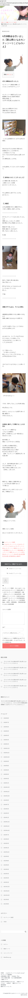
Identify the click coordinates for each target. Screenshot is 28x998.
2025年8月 (6, 765)
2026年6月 (6, 726)
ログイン (6, 944)
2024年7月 (6, 804)
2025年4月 (6, 778)
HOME (2, 973)
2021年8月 (6, 904)
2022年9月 (6, 856)
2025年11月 (6, 752)
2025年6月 (6, 770)
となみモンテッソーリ (10, 544)
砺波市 (18, 556)
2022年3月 (6, 878)
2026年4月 (6, 735)
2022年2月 (6, 882)
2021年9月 (6, 899)
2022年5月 (6, 869)
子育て (5, 921)
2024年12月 (6, 787)
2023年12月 (6, 821)
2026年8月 (6, 718)
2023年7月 (6, 834)
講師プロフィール (17, 983)
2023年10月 (6, 830)
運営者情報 (3, 984)
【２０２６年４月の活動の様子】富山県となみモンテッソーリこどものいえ (15, 680)
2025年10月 (6, 757)
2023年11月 (6, 826)
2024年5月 (6, 808)
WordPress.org (7, 957)
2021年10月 (6, 895)
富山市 (16, 554)
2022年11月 (6, 852)
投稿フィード (7, 948)
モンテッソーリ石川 (18, 552)
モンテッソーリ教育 (9, 542)
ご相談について (4, 979)
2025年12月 (6, 748)
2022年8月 (6, 860)
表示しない (9, 74)
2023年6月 (6, 839)
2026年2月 (6, 744)
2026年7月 (6, 722)
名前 (3, 627)
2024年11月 (6, 791)
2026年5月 (6, 731)
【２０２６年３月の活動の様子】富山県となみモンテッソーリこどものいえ (15, 686)
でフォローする (15, 568)
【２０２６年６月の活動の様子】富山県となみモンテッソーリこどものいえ (15, 668)
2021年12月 (6, 886)
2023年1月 (6, 847)
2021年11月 (6, 891)
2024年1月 (6, 817)
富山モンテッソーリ (8, 554)
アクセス (3, 983)
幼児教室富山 (12, 556)
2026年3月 (6, 739)
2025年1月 (6, 783)
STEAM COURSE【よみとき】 (8, 981)
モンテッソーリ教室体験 (16, 550)
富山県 (6, 556)
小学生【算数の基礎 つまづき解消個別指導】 (11, 977)
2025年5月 (6, 774)
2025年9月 (6, 761)
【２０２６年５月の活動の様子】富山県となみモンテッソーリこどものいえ (15, 674)
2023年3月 (6, 843)
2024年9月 (6, 800)
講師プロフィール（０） (6, 986)
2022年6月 (6, 865)
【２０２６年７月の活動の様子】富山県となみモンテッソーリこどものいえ (15, 662)
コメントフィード (8, 953)
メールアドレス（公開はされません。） (10, 632)
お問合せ (9, 983)
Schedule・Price (15, 976)
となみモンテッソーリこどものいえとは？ (15, 973)
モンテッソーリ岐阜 (11, 548)
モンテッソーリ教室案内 (6, 974)
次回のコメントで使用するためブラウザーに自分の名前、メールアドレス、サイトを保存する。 (13, 640)
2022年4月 (6, 873)
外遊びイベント (20, 981)
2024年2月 (6, 813)
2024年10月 (6, 795)
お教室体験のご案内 (5, 976)
